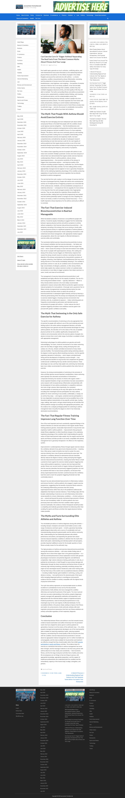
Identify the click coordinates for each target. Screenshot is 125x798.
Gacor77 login (21, 260)
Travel (19, 109)
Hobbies (70, 15)
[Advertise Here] (81, 6)
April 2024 (20, 165)
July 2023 (20, 180)
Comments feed (20, 713)
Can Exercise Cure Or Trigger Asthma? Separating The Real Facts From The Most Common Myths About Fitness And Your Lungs (98, 87)
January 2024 (21, 171)
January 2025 (21, 140)
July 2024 (20, 159)
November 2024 (21, 146)
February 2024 (21, 168)
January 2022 (21, 223)
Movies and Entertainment (24, 85)
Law (78, 15)
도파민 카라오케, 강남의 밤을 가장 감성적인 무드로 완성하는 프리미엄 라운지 (99, 101)
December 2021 (21, 226)
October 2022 (21, 201)
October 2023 (21, 177)
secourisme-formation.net (32, 6)
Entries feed (19, 710)
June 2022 (20, 214)
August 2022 (21, 207)
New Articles (25, 15)
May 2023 (20, 186)
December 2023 (21, 174)
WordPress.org (19, 716)
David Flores (54, 65)
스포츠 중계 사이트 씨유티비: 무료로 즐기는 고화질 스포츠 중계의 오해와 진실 (99, 44)
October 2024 (21, 149)
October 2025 (21, 128)
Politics (83, 15)
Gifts (18, 66)
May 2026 (20, 116)
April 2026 (20, 119)
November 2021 (21, 229)
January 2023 (21, 192)
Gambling (19, 63)
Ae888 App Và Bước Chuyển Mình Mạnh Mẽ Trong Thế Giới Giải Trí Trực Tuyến (98, 114)
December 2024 (21, 143)
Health (32, 18)
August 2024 (21, 156)
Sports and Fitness (47, 669)
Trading (19, 106)
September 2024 (22, 152)
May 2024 (20, 162)
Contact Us (39, 15)
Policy (32, 15)
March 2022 (20, 220)
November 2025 (21, 125)
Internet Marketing (22, 79)
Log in (17, 708)
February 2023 (21, 189)
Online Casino (21, 88)
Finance (64, 15)
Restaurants (20, 97)
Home (18, 15)
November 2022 (21, 198)
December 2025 (21, 122)
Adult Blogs (20, 42)
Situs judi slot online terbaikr (25, 264)
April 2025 (20, 134)
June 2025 (20, 131)
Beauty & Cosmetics (22, 18)
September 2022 (22, 204)
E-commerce (54, 15)
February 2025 (21, 137)
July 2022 (20, 211)
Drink (18, 51)
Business (46, 15)
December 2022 (21, 195)
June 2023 (20, 183)
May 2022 (20, 217)
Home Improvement (100, 15)
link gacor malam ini (22, 266)
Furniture (19, 60)
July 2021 (20, 232)
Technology (90, 15)
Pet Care (38, 18)
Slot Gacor (20, 256)
